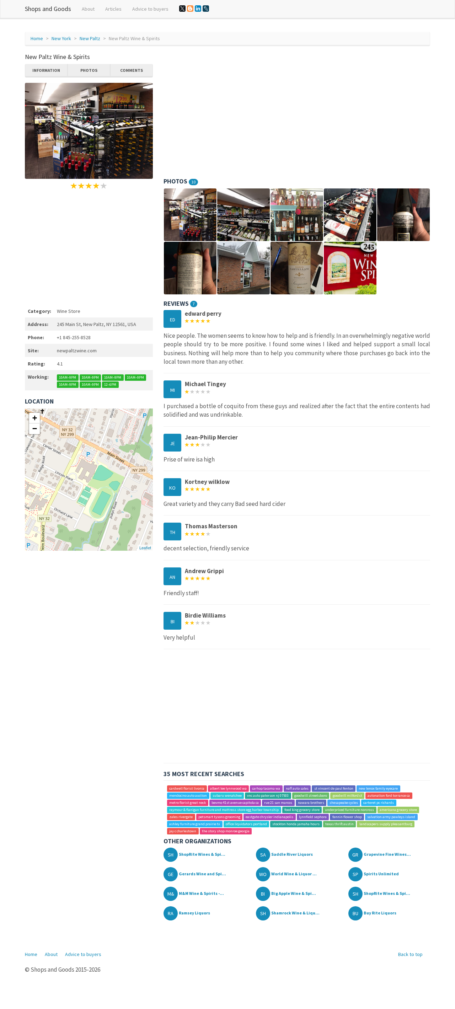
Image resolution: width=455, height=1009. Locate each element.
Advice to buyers (150, 9)
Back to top (410, 954)
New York (61, 38)
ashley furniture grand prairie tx (194, 824)
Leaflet (145, 547)
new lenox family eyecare (378, 788)
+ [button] (34, 417)
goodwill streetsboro (310, 795)
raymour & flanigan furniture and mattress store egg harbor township (224, 809)
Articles (113, 9)
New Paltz (90, 38)
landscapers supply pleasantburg (385, 824)
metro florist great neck (187, 802)
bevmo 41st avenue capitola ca (235, 802)
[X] (182, 8)
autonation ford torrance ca (389, 795)
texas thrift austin (339, 824)
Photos (88, 70)
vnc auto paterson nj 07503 (268, 795)
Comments (131, 70)
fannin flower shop (347, 817)
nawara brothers (311, 802)
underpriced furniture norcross (349, 809)
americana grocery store (398, 809)
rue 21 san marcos (278, 802)
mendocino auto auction (188, 795)
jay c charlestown (182, 831)
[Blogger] (190, 8)
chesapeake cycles (344, 802)
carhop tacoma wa (266, 788)
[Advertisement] (89, 247)
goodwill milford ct (347, 795)
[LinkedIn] (198, 8)
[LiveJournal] (206, 8)
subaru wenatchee (227, 795)
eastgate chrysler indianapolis (269, 817)
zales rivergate (181, 817)
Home (37, 38)
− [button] (34, 428)
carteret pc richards (378, 802)
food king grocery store (302, 809)
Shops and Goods (48, 9)
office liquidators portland (246, 824)
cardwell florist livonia (186, 788)
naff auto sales (297, 788)
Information (46, 70)
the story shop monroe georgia (226, 831)
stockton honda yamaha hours (296, 824)
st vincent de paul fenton (333, 788)
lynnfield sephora (313, 817)
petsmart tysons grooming (219, 817)
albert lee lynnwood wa (228, 788)
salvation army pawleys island (391, 817)
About (88, 9)
